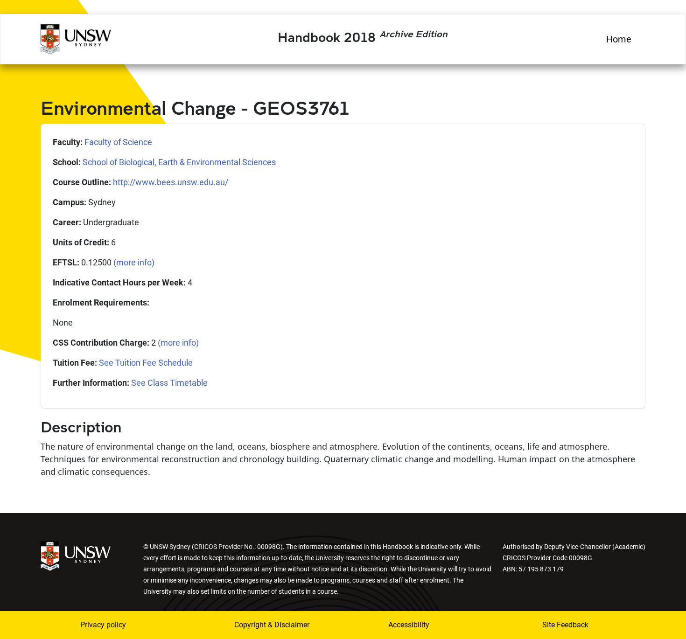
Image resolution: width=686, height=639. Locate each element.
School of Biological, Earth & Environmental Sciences (179, 162)
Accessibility (408, 624)
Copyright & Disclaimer (271, 624)
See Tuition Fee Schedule (146, 363)
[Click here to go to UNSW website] (76, 555)
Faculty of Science (118, 142)
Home (618, 39)
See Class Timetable (169, 383)
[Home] (76, 38)
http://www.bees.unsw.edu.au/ (170, 182)
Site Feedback (565, 624)
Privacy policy (103, 624)
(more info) (133, 262)
